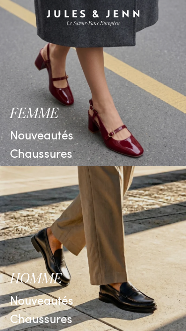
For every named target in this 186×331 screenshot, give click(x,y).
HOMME (36, 279)
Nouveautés (41, 134)
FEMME (34, 114)
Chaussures (41, 153)
